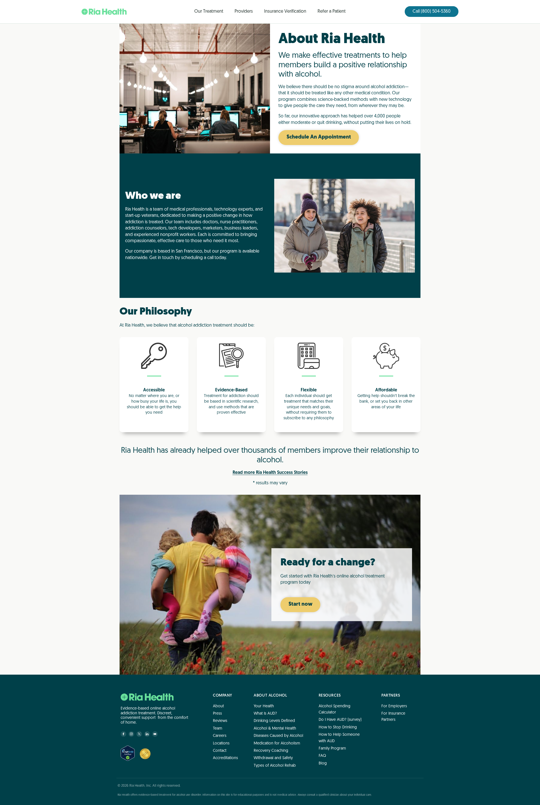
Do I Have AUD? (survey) (340, 720)
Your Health (264, 706)
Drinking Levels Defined (274, 721)
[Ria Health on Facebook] (123, 734)
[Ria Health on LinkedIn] (147, 734)
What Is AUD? (265, 714)
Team (217, 728)
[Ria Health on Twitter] (139, 734)
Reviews (220, 721)
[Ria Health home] (147, 697)
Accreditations (225, 758)
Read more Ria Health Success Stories (270, 472)
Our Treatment (208, 11)
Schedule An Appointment (319, 137)
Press (217, 714)
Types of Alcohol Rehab (275, 765)
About (218, 706)
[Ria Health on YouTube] (155, 734)
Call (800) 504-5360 (432, 11)
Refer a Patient (332, 11)
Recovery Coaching (271, 751)
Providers (244, 11)
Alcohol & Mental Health (275, 728)
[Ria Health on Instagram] (131, 734)
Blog (323, 763)
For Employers (394, 706)
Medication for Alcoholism (277, 743)
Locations (221, 743)
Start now (300, 604)
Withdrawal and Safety (273, 758)
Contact (219, 751)
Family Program (332, 748)
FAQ (322, 756)
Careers (219, 736)
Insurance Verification (285, 11)
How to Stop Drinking (338, 727)
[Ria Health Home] (104, 11)
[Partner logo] (145, 753)
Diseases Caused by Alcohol (278, 736)
